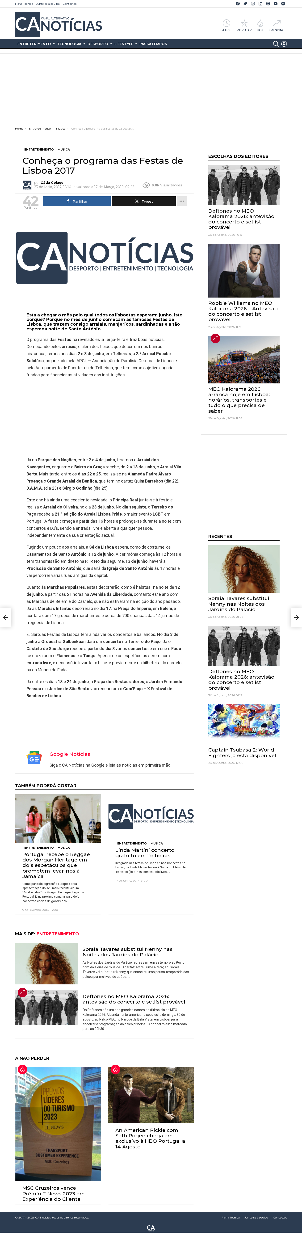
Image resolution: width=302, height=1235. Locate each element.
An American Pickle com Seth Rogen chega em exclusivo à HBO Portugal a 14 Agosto (150, 1138)
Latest (226, 30)
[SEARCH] (276, 44)
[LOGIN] (284, 44)
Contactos (69, 3)
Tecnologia (69, 44)
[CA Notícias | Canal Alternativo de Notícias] (151, 1228)
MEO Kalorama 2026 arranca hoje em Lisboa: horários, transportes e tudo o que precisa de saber (239, 400)
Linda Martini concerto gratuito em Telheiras (144, 852)
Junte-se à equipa (48, 3)
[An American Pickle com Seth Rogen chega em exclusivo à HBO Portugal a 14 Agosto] (151, 1095)
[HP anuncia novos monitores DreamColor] (5, 617)
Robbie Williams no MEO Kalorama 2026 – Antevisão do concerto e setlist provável (243, 311)
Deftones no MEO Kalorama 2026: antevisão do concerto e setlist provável (134, 999)
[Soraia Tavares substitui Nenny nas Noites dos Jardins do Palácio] (46, 964)
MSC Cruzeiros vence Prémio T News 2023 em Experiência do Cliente (53, 1193)
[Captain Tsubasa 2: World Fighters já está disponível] (244, 724)
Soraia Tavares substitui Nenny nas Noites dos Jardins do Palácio (127, 952)
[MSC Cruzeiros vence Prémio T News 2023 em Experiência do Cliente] (58, 1124)
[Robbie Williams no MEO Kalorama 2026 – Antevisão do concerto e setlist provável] (244, 271)
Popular (244, 30)
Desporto (98, 44)
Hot (260, 30)
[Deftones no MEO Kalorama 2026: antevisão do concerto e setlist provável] (46, 1007)
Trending (277, 30)
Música (64, 847)
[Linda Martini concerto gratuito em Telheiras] (151, 816)
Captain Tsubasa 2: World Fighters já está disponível (242, 752)
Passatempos (153, 44)
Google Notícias (70, 754)
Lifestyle (123, 44)
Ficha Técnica (24, 3)
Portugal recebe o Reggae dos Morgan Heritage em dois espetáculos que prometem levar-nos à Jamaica (56, 865)
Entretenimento (34, 44)
